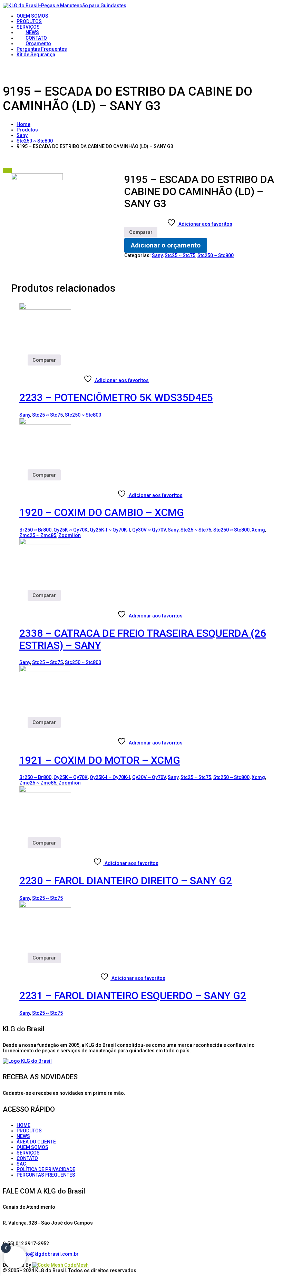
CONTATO (27, 1158)
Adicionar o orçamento (166, 245)
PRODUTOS (29, 1130)
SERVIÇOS (28, 1153)
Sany (22, 135)
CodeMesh (76, 1265)
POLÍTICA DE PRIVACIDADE (46, 1169)
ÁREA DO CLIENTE (36, 1141)
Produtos (27, 130)
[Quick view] (23, 368)
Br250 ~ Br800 (35, 530)
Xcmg (258, 530)
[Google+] (27, 1259)
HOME (23, 1125)
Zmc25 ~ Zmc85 (37, 535)
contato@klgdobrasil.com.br (46, 1254)
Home (23, 124)
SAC (21, 1164)
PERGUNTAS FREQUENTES (46, 1175)
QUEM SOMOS (32, 1147)
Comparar (141, 232)
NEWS (23, 1136)
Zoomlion (69, 535)
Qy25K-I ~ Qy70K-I (110, 530)
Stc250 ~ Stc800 (35, 141)
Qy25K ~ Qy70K (70, 530)
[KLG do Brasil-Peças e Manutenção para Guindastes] (64, 5)
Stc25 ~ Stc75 (180, 255)
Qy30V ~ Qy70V (149, 530)
